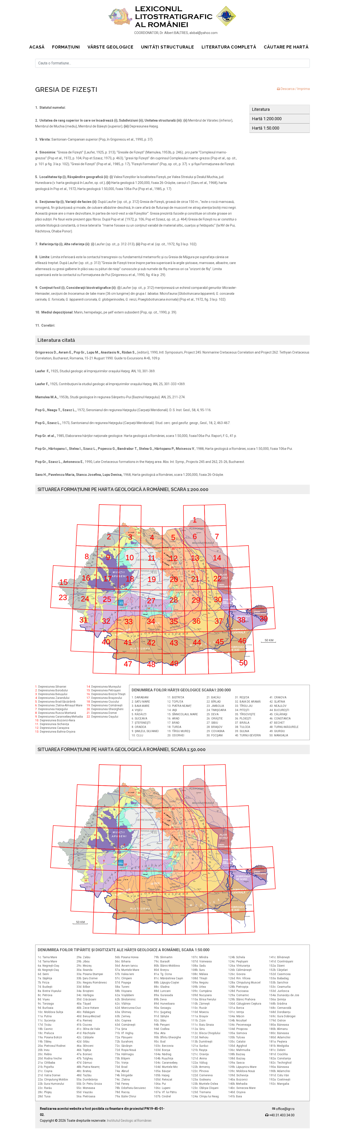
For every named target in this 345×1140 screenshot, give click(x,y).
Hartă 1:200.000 (267, 118)
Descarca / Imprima (295, 89)
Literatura (261, 109)
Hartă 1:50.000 (265, 128)
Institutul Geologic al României (129, 1120)
